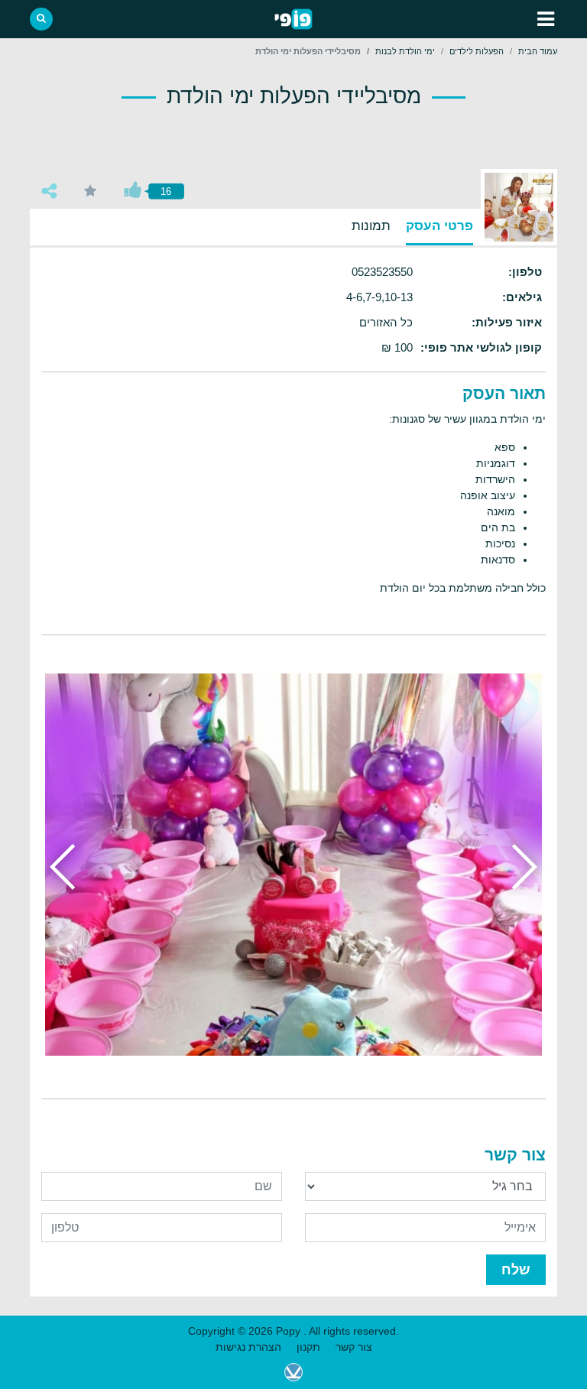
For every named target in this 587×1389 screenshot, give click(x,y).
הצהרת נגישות (248, 1347)
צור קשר (354, 1347)
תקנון (308, 1347)
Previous (520, 867)
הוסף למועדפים (90, 191)
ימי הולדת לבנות (405, 51)
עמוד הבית (537, 51)
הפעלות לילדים (476, 51)
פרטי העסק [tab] (439, 226)
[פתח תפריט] (545, 19)
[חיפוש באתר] (41, 19)
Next (67, 867)
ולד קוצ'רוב (293, 1372)
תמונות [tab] (371, 226)
